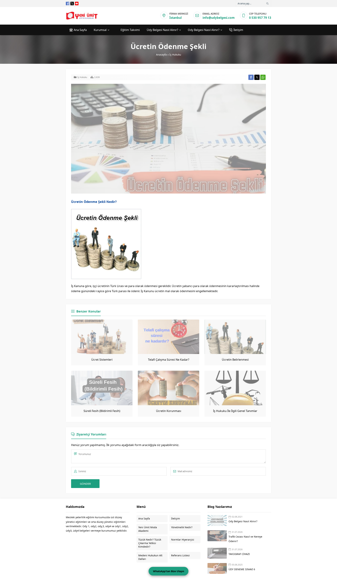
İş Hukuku (175, 54)
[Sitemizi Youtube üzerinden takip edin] (76, 3)
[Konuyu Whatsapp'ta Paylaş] (263, 77)
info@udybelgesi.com (219, 18)
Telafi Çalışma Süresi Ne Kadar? (168, 360)
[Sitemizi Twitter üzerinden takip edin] (72, 3)
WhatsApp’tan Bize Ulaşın (168, 571)
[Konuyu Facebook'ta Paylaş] (251, 77)
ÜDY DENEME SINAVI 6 (242, 569)
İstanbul (175, 18)
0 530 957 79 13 (260, 18)
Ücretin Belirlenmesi (235, 360)
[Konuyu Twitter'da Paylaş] (257, 77)
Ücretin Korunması (168, 411)
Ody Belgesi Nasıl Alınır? (243, 521)
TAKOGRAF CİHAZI (239, 554)
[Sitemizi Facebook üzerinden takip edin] (67, 3)
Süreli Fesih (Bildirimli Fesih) (102, 411)
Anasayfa (161, 54)
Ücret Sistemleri (102, 360)
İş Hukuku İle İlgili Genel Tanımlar (235, 411)
